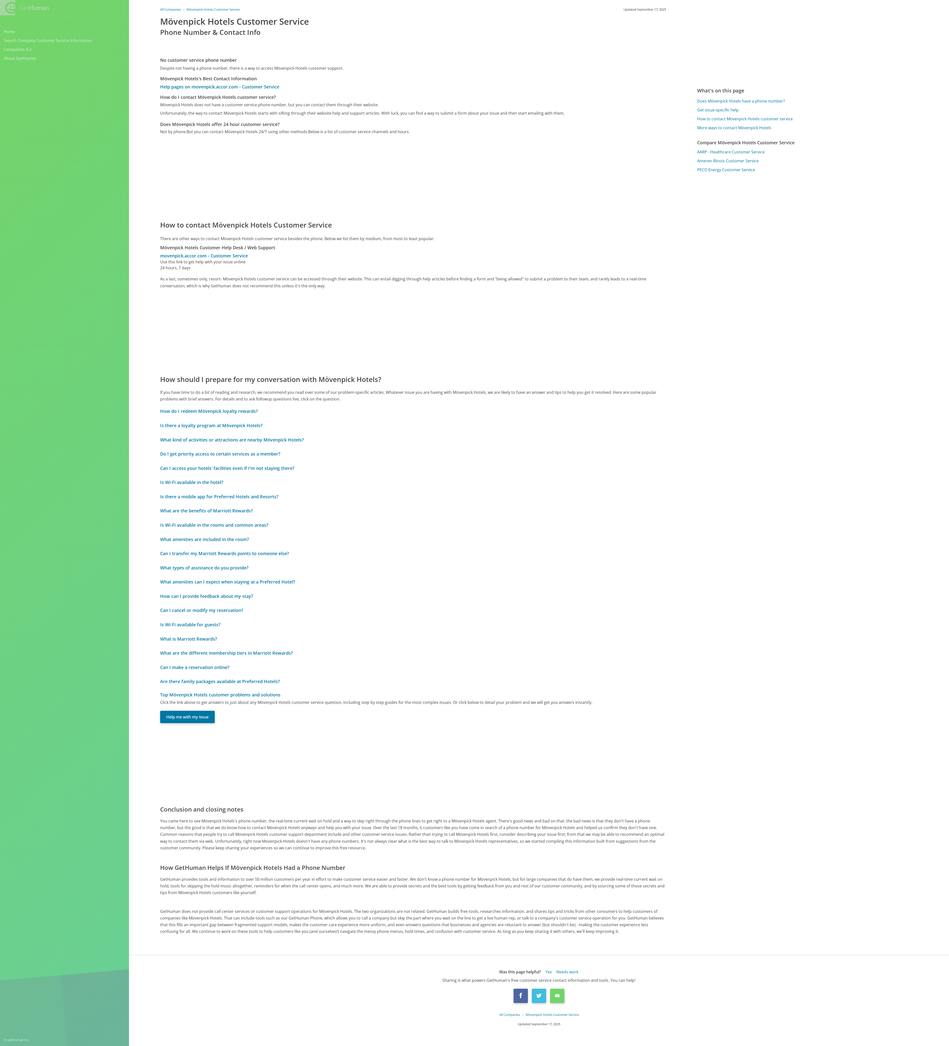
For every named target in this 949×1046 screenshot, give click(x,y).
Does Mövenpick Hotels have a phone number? (741, 101)
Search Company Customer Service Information (48, 40)
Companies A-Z (18, 49)
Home (9, 31)
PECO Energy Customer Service (726, 169)
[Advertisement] (308, 177)
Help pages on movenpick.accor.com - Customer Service (219, 87)
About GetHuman (20, 58)
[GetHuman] (24, 7)
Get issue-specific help (718, 110)
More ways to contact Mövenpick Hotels (734, 127)
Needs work (567, 972)
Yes (548, 972)
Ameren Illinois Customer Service (728, 161)
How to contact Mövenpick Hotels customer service (745, 119)
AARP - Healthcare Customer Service (731, 152)
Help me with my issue (187, 717)
